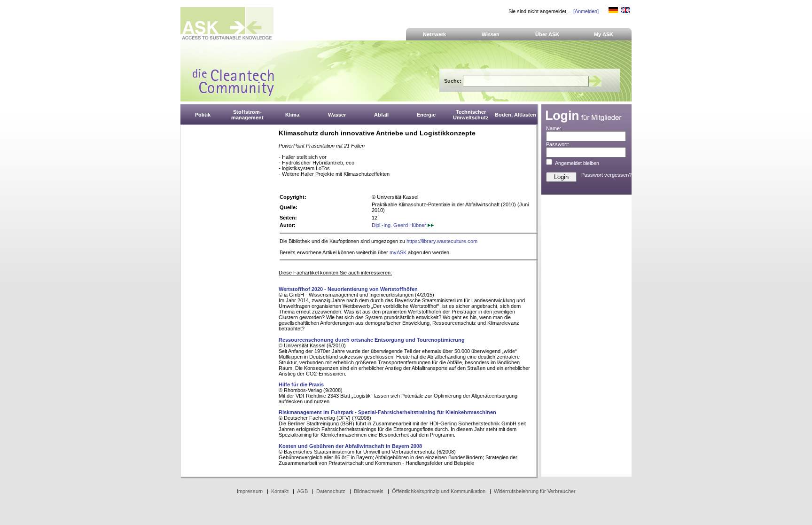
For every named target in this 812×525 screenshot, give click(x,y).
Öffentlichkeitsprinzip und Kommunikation (438, 491)
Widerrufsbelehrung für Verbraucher (535, 491)
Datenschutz (330, 491)
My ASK (603, 34)
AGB (302, 491)
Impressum (250, 491)
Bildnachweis (368, 491)
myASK (398, 252)
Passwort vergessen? (606, 175)
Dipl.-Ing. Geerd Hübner (400, 225)
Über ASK (547, 34)
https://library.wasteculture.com (441, 241)
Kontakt (280, 491)
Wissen (491, 34)
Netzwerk (434, 34)
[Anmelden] (586, 11)
